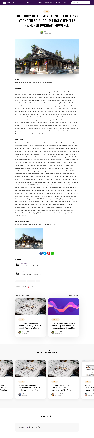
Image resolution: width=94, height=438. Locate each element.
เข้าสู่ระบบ (25, 427)
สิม (38, 281)
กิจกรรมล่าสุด (40, 3)
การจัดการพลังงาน (21, 281)
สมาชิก (28, 3)
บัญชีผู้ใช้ (65, 3)
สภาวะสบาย (31, 281)
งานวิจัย (46, 11)
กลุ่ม (34, 3)
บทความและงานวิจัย (49, 3)
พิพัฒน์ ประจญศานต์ (49, 32)
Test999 (23, 272)
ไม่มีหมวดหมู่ (55, 319)
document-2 (24, 264)
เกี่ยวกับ (58, 3)
